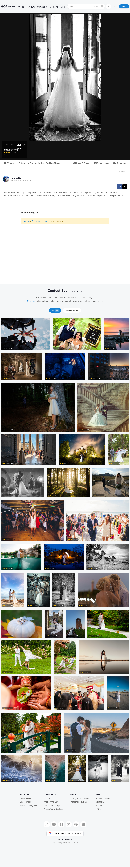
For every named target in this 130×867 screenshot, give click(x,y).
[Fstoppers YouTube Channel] (54, 824)
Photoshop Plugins (78, 801)
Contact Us (100, 801)
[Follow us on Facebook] (61, 824)
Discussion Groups (52, 805)
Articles (21, 6)
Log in (26, 221)
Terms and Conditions (71, 842)
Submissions (103, 163)
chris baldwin (16, 177)
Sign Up (124, 6)
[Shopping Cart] (108, 6)
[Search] (102, 6)
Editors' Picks (49, 798)
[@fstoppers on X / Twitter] (69, 824)
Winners (10, 163)
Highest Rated (72, 310)
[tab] (55, 310)
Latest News (25, 798)
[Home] (8, 6)
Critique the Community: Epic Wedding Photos (39, 163)
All (55, 310)
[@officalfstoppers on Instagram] (47, 824)
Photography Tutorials (79, 798)
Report (122, 171)
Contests (54, 6)
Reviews (31, 6)
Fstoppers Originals (28, 805)
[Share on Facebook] (119, 186)
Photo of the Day (50, 801)
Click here (31, 300)
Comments (121, 163)
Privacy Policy (56, 842)
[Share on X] (124, 186)
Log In (115, 6)
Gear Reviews (26, 801)
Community (42, 6)
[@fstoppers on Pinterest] (76, 824)
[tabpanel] (65, 551)
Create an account (39, 221)
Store (63, 6)
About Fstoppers (102, 798)
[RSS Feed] (83, 824)
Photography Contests (53, 808)
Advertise (99, 805)
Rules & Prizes (82, 163)
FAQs (98, 808)
